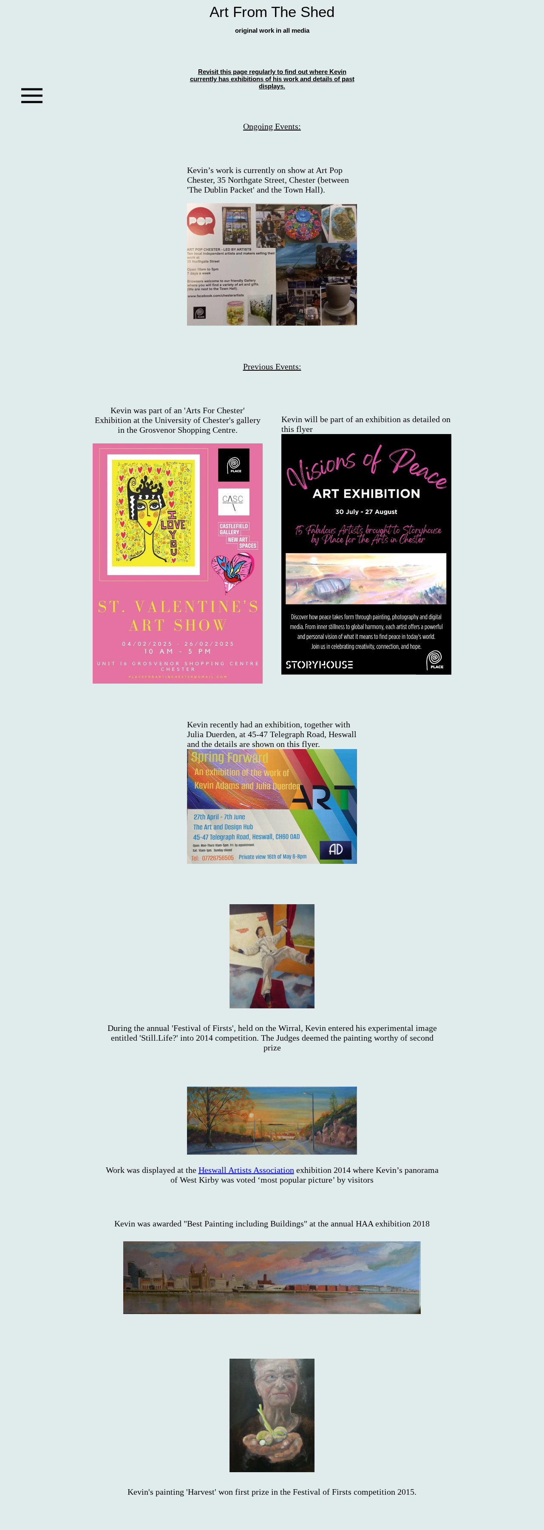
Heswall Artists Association (246, 1170)
